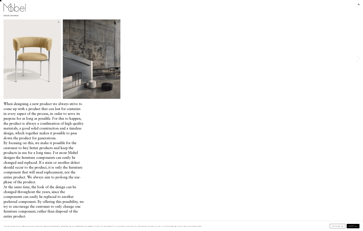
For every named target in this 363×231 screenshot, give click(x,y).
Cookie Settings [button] (337, 226)
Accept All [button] (353, 226)
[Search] (359, 4)
